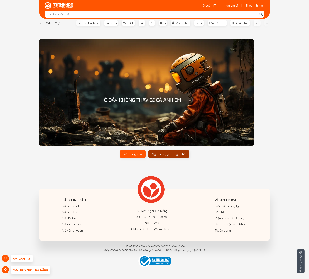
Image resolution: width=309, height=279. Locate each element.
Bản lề (199, 23)
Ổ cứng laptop (180, 23)
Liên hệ (220, 212)
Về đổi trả (69, 218)
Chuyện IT (209, 5)
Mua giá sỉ (231, 5)
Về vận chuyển (72, 230)
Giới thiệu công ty (227, 206)
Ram (163, 23)
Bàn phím (111, 23)
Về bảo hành (71, 212)
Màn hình (128, 23)
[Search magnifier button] (261, 14)
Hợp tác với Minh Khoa (231, 224)
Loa (257, 23)
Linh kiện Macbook (88, 23)
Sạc (142, 23)
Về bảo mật (70, 206)
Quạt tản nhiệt (240, 23)
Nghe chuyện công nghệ (169, 154)
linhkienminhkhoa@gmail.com (151, 229)
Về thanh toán (72, 224)
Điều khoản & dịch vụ (229, 218)
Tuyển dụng (223, 230)
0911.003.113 (151, 223)
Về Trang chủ (132, 154)
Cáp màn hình (217, 23)
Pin (152, 23)
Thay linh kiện (255, 5)
